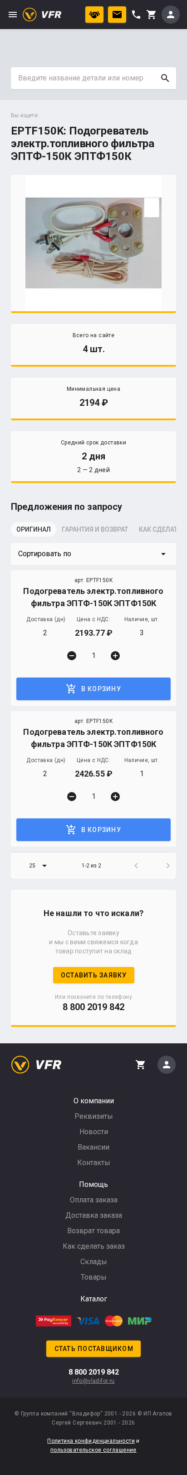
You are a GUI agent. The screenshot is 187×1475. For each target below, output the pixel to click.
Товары (94, 1277)
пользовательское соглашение (93, 1450)
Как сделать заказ (94, 1246)
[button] (93, 554)
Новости (93, 1131)
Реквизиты (93, 1116)
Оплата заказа (94, 1200)
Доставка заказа (93, 1215)
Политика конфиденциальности (91, 1441)
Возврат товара (93, 1230)
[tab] (33, 532)
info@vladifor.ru (93, 1381)
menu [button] (12, 14)
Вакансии (93, 1147)
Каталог (93, 1299)
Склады (93, 1261)
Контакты (93, 1162)
